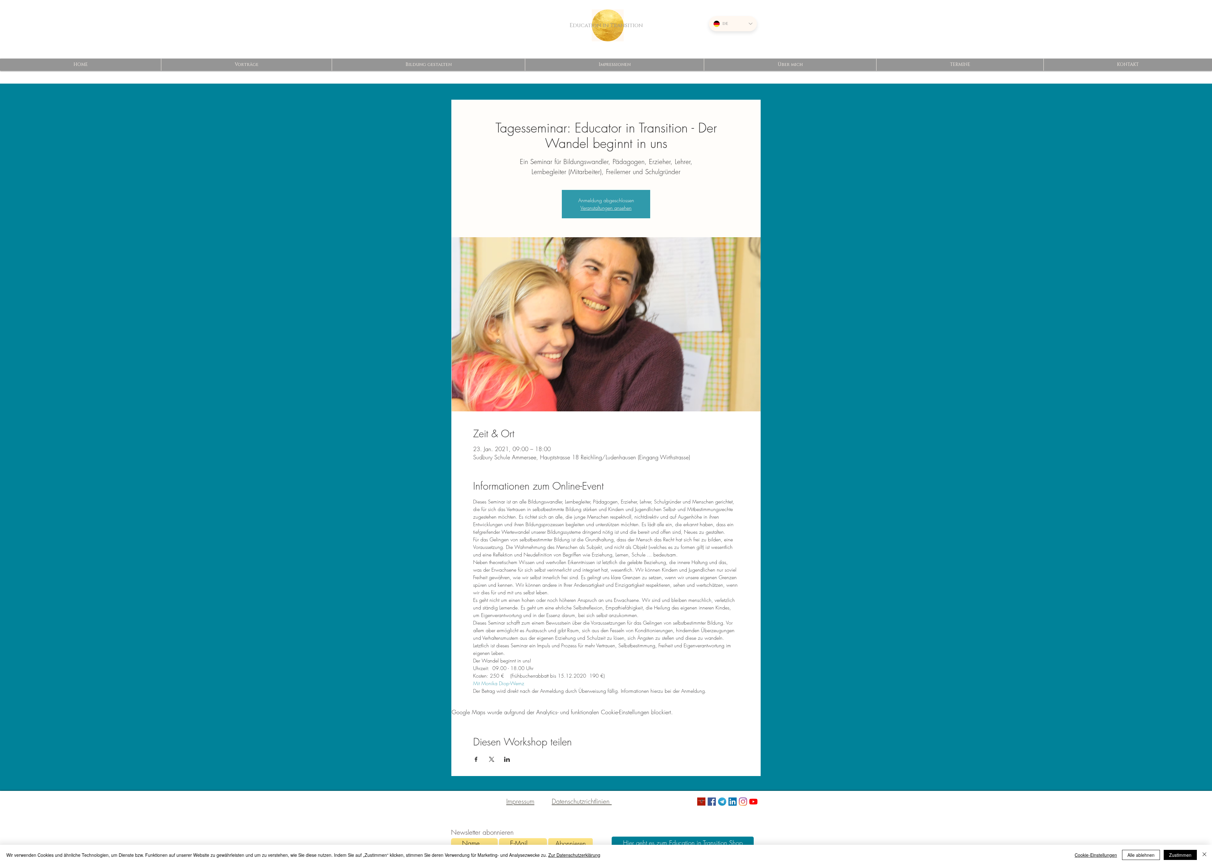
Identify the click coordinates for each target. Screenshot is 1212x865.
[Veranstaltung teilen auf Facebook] (476, 759)
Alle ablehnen (1141, 855)
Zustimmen (1180, 855)
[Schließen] (1204, 855)
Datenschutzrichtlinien (582, 801)
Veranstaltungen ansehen (606, 207)
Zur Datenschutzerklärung (574, 855)
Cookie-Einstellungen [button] (1096, 855)
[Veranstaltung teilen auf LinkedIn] (507, 759)
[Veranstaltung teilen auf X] (492, 759)
